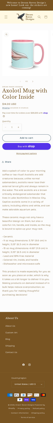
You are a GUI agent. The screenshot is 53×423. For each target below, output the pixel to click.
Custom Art (11, 332)
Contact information (20, 413)
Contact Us (11, 352)
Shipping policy (38, 413)
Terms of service (28, 417)
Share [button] (8, 162)
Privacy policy (24, 408)
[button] (6, 17)
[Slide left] (20, 81)
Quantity (6, 121)
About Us (10, 326)
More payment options (26, 153)
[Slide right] (33, 81)
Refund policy (39, 408)
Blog (7, 339)
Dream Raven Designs (24, 405)
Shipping (6, 108)
